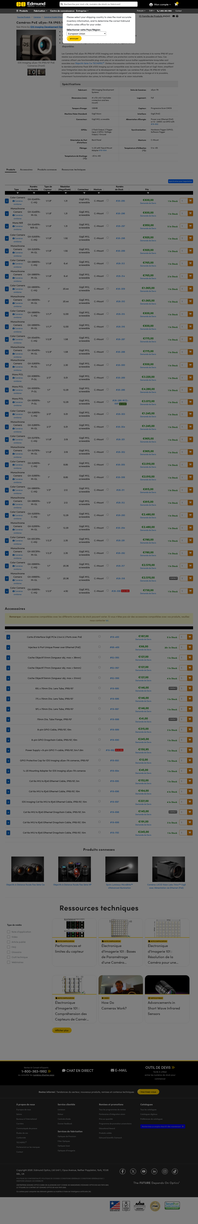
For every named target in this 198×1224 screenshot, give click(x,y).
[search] (99, 4)
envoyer (74, 38)
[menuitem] (27, 10)
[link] (178, 2)
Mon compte (161, 4)
